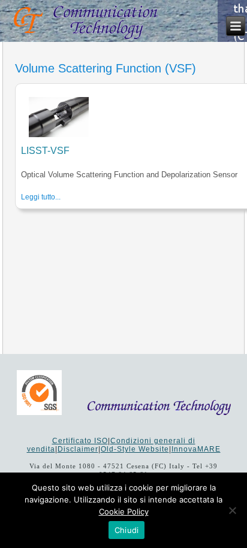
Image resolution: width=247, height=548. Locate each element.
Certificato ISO (80, 441)
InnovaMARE (196, 449)
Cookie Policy (124, 511)
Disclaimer (78, 449)
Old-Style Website (135, 449)
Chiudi (127, 530)
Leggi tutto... (41, 197)
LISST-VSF (45, 151)
